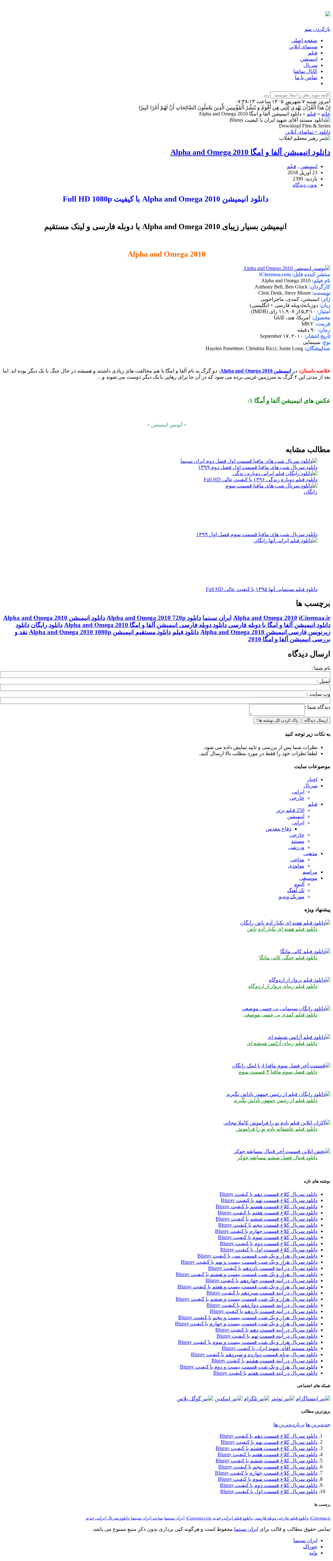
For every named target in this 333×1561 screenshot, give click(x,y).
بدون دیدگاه (305, 185)
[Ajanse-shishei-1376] (298, 1037)
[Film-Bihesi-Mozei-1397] (286, 1008)
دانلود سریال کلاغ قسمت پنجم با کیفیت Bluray (267, 1225)
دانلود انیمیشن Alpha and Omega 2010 (54, 617)
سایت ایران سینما (147, 1518)
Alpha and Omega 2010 (265, 617)
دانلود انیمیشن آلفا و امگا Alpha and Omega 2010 (250, 152)
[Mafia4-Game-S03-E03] (281, 1065)
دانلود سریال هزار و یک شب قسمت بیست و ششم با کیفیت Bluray (246, 1299)
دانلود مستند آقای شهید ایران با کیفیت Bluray (269, 1348)
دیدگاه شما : (317, 707)
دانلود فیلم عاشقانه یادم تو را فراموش (276, 1129)
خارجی (296, 798)
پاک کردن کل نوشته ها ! (277, 720)
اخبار (312, 779)
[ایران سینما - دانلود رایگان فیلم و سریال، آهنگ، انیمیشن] (327, 12)
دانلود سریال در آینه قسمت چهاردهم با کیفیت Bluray (261, 1280)
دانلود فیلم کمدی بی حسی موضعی (280, 1014)
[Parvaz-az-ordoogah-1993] (299, 980)
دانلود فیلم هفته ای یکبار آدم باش (282, 929)
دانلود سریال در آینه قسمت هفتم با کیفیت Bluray (265, 1373)
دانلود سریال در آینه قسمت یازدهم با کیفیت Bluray (263, 1311)
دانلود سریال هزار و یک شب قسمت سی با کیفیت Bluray (257, 1256)
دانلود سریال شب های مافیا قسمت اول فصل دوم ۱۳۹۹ (257, 467)
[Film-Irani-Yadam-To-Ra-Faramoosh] (276, 1122)
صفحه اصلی (304, 40)
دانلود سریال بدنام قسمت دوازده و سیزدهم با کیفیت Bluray (254, 1354)
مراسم (309, 872)
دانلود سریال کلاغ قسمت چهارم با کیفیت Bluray (266, 1231)
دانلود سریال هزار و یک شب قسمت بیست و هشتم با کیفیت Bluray (246, 1274)
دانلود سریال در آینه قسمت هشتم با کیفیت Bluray (264, 1360)
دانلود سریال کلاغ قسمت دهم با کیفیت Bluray (268, 1194)
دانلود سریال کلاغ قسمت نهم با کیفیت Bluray (269, 1200)
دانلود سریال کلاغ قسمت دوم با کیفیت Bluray (268, 1243)
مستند (297, 841)
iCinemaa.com (198, 1518)
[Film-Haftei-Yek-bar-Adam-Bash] (285, 923)
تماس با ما (306, 77)
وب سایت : (318, 694)
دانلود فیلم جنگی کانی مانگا (288, 957)
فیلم (312, 52)
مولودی (296, 865)
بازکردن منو (317, 29)
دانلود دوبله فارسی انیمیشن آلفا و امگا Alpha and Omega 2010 (145, 624)
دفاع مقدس (278, 828)
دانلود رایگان (46, 624)
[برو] (266, 96)
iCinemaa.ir (314, 617)
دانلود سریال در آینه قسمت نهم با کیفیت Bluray (267, 1336)
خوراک (310, 1546)
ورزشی (296, 847)
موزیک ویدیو (291, 896)
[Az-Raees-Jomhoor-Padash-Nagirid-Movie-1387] (278, 1094)
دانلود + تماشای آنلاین (307, 132)
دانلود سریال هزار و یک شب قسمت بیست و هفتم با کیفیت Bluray (247, 1286)
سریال (310, 65)
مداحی (297, 859)
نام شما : (321, 668)
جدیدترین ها (318, 1424)
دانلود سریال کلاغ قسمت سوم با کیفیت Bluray (267, 1237)
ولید (313, 1552)
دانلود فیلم (185, 632)
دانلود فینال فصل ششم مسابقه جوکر (277, 1157)
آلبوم (299, 884)
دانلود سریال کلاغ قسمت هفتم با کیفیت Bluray (267, 1212)
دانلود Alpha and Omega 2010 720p (154, 617)
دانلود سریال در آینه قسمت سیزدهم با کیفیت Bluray (261, 1293)
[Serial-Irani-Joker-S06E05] (282, 1151)
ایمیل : (323, 681)
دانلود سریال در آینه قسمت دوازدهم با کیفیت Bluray (261, 1305)
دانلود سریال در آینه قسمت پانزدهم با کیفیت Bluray (262, 1268)
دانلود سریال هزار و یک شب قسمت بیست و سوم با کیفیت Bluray (247, 1342)
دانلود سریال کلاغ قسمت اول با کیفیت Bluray (268, 1249)
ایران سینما (217, 617)
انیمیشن (308, 59)
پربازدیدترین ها (288, 1424)
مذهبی (310, 853)
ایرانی (298, 791)
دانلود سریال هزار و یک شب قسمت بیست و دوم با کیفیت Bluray (248, 1367)
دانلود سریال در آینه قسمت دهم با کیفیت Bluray (266, 1330)
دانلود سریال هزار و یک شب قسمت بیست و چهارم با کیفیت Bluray (246, 1323)
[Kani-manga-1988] (305, 951)
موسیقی (308, 878)
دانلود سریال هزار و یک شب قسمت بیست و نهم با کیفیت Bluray (249, 1262)
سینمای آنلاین (303, 46)
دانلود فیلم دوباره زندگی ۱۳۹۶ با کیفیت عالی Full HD (260, 479)
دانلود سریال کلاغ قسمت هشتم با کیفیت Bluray (266, 1206)
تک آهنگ (295, 890)
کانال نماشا (305, 71)
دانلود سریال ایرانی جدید (108, 1518)
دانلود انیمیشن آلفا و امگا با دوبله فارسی (279, 624)
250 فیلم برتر (290, 810)
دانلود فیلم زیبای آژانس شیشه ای (282, 1043)
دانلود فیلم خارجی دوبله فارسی (281, 1518)
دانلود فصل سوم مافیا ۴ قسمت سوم (277, 1072)
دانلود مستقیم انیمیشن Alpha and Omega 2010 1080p (100, 632)
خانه (325, 114)
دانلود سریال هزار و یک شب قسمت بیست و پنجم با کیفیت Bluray (247, 1317)
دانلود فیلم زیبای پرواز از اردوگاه (282, 986)
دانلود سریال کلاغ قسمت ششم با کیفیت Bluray (266, 1219)
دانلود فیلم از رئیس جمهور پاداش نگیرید (275, 1100)
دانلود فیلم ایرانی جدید (233, 1518)
